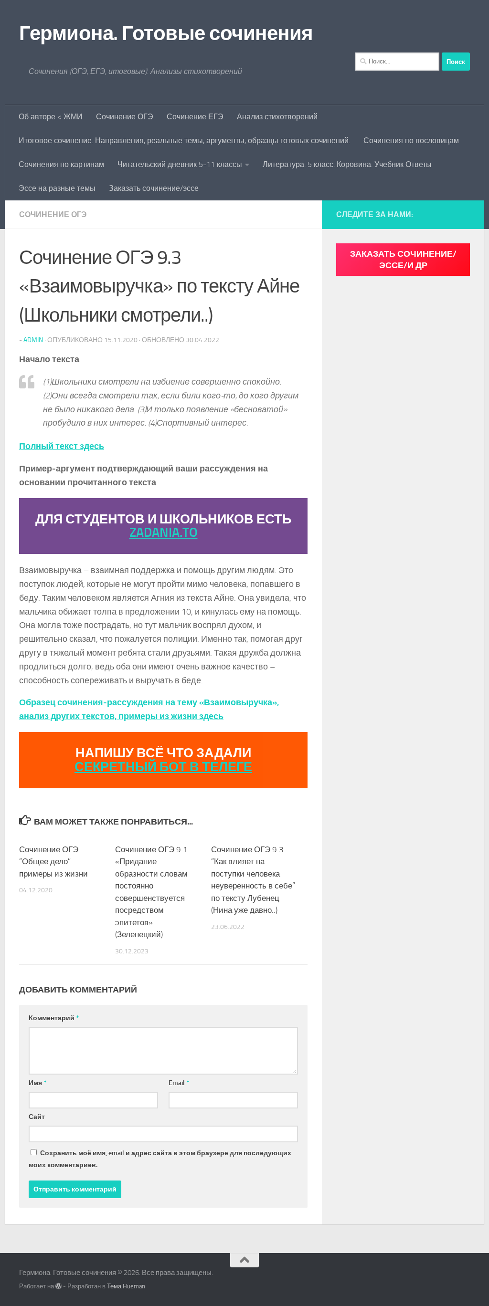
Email (179, 1083)
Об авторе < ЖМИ (51, 116)
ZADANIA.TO (163, 532)
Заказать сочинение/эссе (154, 188)
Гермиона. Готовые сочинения (166, 33)
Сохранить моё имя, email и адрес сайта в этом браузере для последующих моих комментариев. (160, 1159)
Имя (37, 1083)
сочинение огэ (52, 214)
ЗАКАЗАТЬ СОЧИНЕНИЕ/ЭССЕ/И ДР (403, 260)
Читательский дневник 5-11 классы (179, 164)
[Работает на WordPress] (58, 1286)
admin (33, 340)
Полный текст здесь (61, 446)
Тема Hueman (126, 1286)
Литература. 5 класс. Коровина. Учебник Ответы (347, 164)
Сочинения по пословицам (411, 140)
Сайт (37, 1117)
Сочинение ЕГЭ (195, 116)
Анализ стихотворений (277, 116)
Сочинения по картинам (61, 164)
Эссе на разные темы (57, 188)
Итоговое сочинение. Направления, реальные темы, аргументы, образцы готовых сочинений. (184, 140)
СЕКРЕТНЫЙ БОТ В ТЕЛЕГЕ (163, 766)
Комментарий (54, 1018)
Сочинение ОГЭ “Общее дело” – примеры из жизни (53, 861)
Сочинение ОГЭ (124, 116)
